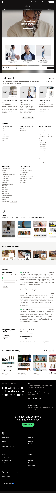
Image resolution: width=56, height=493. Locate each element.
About (29, 457)
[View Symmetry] (24, 229)
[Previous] (50, 246)
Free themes (31, 443)
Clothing (4, 441)
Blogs (3, 465)
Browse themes (35, 1)
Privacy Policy (5, 480)
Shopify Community (6, 462)
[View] (8, 255)
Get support (6, 335)
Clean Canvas (51, 81)
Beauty (3, 443)
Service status (32, 465)
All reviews (5, 286)
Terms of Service (6, 476)
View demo (42, 68)
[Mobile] (29, 6)
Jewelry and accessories (8, 446)
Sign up (51, 1)
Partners (30, 460)
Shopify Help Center (7, 457)
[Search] (43, 2)
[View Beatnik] (40, 229)
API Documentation (6, 460)
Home (3, 449)
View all (45, 350)
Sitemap (4, 486)
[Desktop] (26, 6)
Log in (46, 1)
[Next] (53, 246)
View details (23, 333)
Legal (29, 462)
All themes (5, 338)
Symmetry (9, 81)
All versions (30, 333)
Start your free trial (28, 424)
